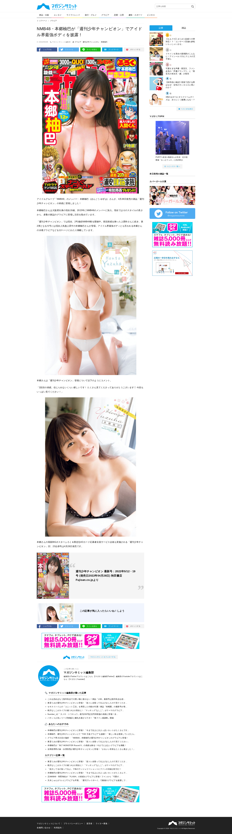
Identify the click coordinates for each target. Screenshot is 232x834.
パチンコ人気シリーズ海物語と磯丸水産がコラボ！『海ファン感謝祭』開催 (81, 718)
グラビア (105, 15)
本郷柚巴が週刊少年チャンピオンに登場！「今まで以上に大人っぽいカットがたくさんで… (87, 773)
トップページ (42, 21)
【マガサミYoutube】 (77, 679)
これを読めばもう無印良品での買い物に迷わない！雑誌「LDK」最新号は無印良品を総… (86, 699)
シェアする (47, 49)
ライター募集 (101, 823)
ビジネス (151, 15)
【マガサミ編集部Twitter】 (104, 676)
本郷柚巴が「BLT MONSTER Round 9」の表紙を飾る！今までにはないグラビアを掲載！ (87, 745)
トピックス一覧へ (173, 166)
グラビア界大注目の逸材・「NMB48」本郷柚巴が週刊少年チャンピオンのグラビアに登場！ (88, 738)
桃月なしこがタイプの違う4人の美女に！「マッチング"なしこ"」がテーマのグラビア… (86, 710)
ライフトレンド (73, 15)
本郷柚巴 (104, 42)
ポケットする (135, 49)
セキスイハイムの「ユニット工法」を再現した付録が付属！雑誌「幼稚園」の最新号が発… (87, 707)
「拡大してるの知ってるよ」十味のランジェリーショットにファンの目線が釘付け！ (85, 769)
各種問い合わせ (43, 828)
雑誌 (184, 28)
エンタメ (58, 15)
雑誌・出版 (44, 15)
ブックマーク (113, 49)
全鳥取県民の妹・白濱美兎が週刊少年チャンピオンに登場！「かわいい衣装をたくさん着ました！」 (91, 749)
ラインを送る (92, 49)
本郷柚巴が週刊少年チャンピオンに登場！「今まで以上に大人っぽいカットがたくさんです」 (88, 730)
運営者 (89, 823)
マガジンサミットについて (48, 823)
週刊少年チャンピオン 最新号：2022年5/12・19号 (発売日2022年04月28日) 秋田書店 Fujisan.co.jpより (105, 575)
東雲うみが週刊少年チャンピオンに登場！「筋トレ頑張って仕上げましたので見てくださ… (87, 703)
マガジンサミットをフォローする (103, 657)
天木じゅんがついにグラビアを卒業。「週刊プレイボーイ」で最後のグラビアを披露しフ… (87, 780)
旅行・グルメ (91, 15)
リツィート (69, 49)
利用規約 (58, 828)
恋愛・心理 (119, 15)
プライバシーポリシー (73, 823)
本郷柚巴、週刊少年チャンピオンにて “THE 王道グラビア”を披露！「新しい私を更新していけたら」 (92, 734)
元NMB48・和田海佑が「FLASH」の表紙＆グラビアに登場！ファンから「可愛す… (84, 776)
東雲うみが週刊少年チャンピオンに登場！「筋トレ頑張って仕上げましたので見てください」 (88, 742)
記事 (161, 28)
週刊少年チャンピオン (91, 42)
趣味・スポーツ (135, 15)
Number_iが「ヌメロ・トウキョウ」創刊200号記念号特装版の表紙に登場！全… (83, 714)
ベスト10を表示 (187, 109)
